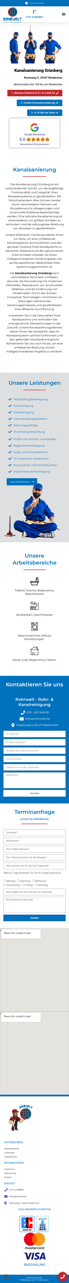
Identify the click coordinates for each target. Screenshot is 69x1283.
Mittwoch (40, 881)
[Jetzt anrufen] (63, 1277)
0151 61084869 (34, 17)
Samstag (42, 885)
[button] (63, 14)
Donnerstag (13, 885)
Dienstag (25, 881)
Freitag (28, 885)
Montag (10, 881)
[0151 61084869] (34, 11)
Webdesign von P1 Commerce (34, 1280)
